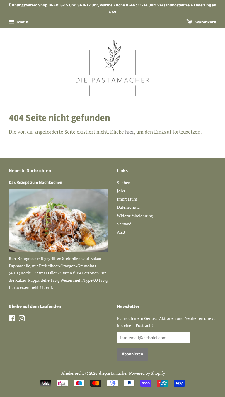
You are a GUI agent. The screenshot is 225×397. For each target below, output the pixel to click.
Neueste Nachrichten (30, 170)
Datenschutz (128, 207)
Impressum (127, 199)
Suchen (123, 182)
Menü (22, 22)
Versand (124, 224)
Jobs (121, 191)
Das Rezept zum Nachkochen (35, 182)
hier (129, 131)
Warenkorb (205, 22)
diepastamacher (113, 373)
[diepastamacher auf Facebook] (12, 319)
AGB (121, 232)
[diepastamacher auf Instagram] (21, 319)
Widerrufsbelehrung (135, 215)
